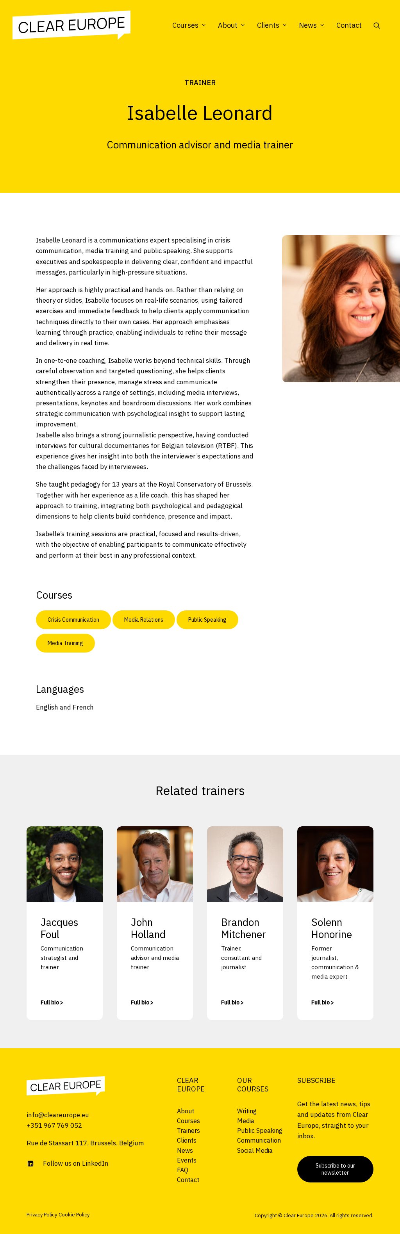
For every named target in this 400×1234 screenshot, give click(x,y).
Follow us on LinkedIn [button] (76, 1163)
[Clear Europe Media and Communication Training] (66, 1086)
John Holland (148, 928)
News (308, 25)
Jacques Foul (59, 928)
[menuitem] (189, 25)
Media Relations (143, 619)
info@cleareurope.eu (58, 1115)
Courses (185, 25)
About (228, 25)
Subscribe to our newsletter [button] (336, 1169)
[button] (380, 25)
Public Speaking (207, 619)
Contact (349, 25)
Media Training (65, 643)
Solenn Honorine (331, 928)
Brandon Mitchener (243, 928)
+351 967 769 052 (54, 1125)
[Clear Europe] (71, 25)
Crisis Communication (73, 619)
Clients (268, 25)
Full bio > (52, 1002)
